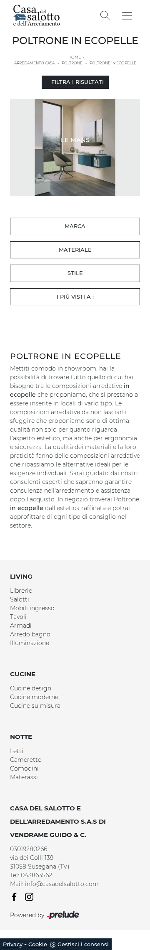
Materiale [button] (75, 249)
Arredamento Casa (34, 63)
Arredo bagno (30, 634)
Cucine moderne (34, 697)
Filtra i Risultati (77, 82)
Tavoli (18, 617)
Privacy (12, 944)
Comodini (24, 768)
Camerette (25, 759)
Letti (16, 751)
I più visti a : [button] (75, 296)
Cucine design (30, 688)
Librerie (21, 590)
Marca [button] (75, 226)
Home (74, 57)
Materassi (24, 777)
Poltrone (72, 63)
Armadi (21, 625)
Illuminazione (29, 643)
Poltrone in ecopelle (113, 63)
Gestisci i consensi (83, 944)
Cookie (37, 944)
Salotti (19, 599)
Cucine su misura (35, 705)
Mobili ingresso (32, 608)
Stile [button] (75, 273)
